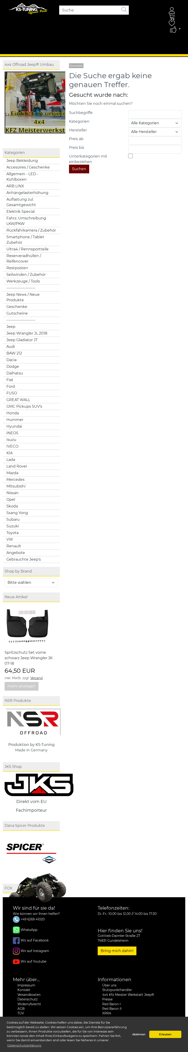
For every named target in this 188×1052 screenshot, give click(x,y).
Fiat (9, 380)
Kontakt (23, 990)
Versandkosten (29, 995)
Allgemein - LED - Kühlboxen (22, 177)
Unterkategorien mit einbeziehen (88, 159)
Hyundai (14, 426)
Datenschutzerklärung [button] (24, 1045)
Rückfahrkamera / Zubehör (31, 230)
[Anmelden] (172, 10)
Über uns (109, 985)
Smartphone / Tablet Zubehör (25, 240)
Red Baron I (111, 1004)
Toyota (12, 533)
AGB (21, 1008)
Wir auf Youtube (33, 961)
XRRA (106, 1013)
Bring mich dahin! (117, 951)
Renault (13, 546)
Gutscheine (17, 313)
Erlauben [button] (165, 1034)
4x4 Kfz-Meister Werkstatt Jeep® (128, 995)
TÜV (20, 1013)
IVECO (12, 446)
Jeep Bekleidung (22, 160)
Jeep (10, 326)
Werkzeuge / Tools (23, 281)
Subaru (13, 519)
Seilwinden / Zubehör (26, 274)
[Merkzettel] (172, 23)
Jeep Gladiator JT (22, 340)
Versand (36, 678)
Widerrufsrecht (29, 1004)
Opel (10, 499)
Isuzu (11, 439)
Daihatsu (14, 373)
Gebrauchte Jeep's (23, 559)
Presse (107, 999)
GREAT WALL (18, 400)
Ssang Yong (17, 513)
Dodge (12, 366)
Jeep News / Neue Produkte (23, 297)
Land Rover (16, 466)
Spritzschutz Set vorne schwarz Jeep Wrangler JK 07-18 (29, 658)
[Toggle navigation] (12, 47)
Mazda (12, 473)
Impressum (26, 985)
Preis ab (76, 139)
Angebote (15, 553)
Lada (10, 459)
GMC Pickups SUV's (24, 406)
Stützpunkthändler (117, 990)
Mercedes (15, 479)
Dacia (11, 360)
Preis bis (76, 147)
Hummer (14, 420)
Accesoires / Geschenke (28, 167)
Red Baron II (112, 1008)
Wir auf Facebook (35, 940)
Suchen (79, 169)
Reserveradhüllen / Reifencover (23, 258)
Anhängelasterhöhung (27, 193)
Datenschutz (27, 999)
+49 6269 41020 (32, 919)
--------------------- (20, 288)
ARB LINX (15, 186)
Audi (10, 346)
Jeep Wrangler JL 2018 (26, 333)
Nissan (12, 493)
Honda (12, 413)
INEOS (12, 433)
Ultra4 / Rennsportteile (27, 249)
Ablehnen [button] (138, 1034)
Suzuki (12, 526)
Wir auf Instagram (35, 951)
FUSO (11, 393)
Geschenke (16, 307)
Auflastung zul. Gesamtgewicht (21, 202)
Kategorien (79, 121)
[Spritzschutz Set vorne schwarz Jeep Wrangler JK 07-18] (27, 627)
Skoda (12, 506)
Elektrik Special (20, 211)
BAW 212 (14, 353)
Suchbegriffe (81, 113)
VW (9, 539)
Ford (10, 386)
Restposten (17, 268)
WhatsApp (29, 930)
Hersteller (78, 130)
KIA (9, 453)
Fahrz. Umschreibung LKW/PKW (26, 221)
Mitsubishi (15, 486)
